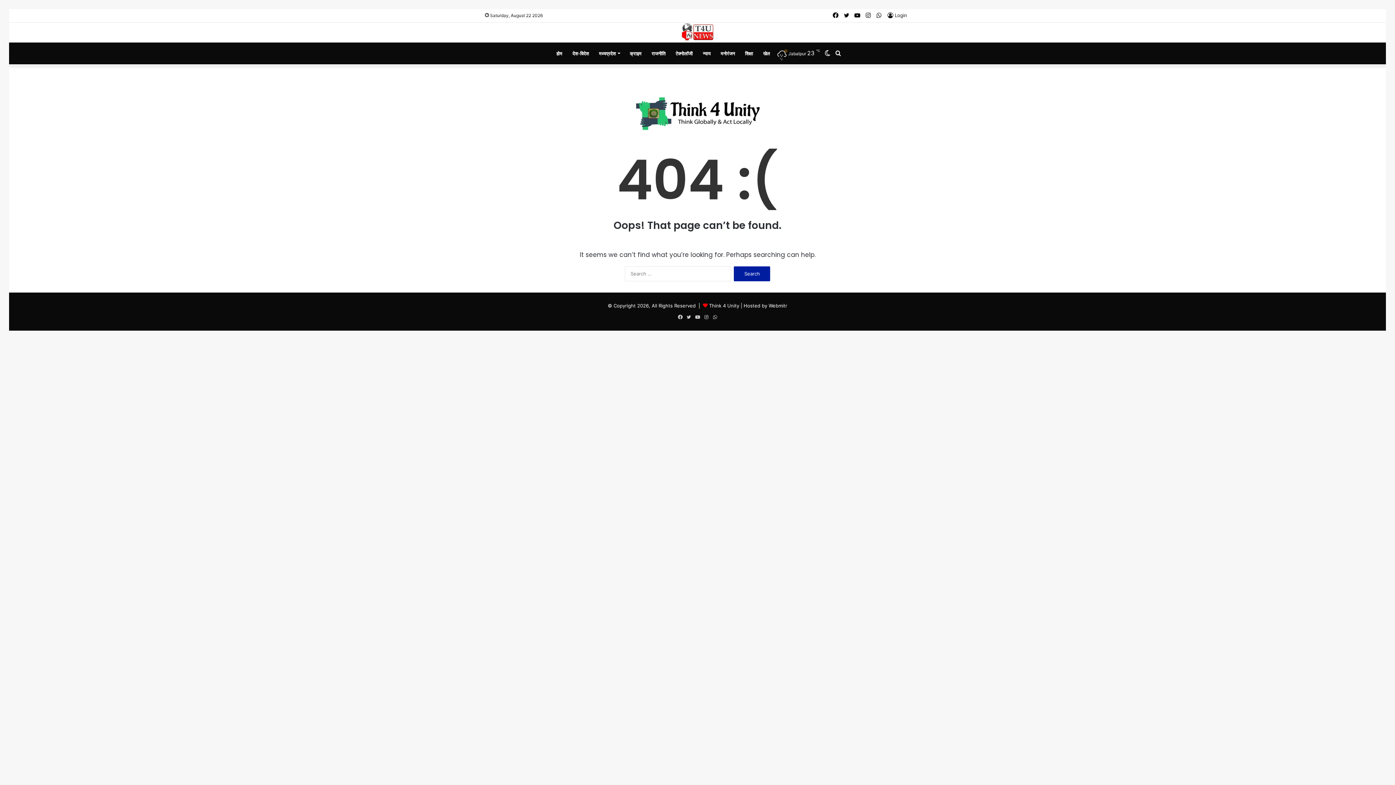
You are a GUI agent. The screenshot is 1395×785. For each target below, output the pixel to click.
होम (559, 53)
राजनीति (659, 53)
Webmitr (778, 306)
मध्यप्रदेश (607, 53)
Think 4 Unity (724, 306)
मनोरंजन (728, 53)
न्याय (707, 53)
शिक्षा (749, 53)
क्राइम (636, 53)
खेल (766, 53)
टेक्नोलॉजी (684, 53)
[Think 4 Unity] (697, 32)
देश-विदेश (581, 53)
